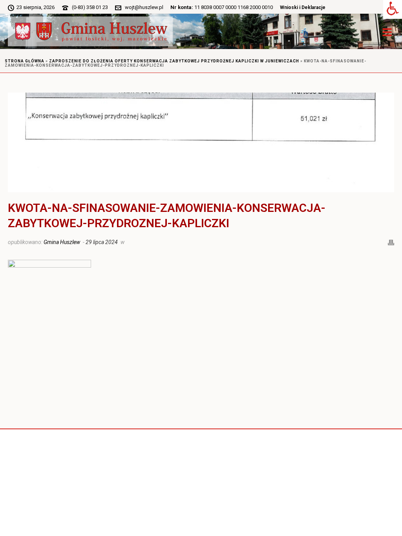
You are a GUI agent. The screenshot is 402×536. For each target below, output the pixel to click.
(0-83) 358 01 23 (90, 7)
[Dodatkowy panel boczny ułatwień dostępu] (392, 9)
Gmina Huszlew (62, 242)
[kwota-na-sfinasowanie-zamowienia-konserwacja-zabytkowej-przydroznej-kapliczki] (201, 142)
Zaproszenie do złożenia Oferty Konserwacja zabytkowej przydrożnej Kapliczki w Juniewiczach (174, 61)
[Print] (391, 241)
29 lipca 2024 (102, 242)
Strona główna (24, 61)
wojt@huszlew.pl (144, 7)
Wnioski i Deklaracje (302, 7)
